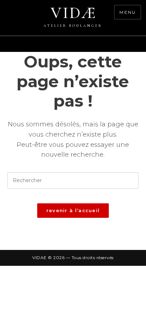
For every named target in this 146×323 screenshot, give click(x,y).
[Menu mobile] (142, 47)
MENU (127, 12)
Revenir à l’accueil (73, 210)
